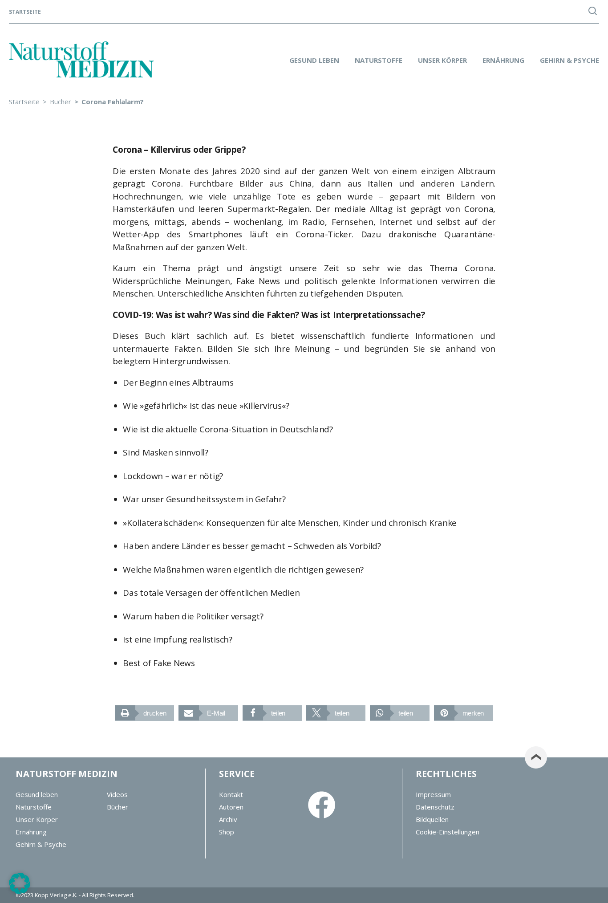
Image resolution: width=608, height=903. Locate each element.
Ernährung (503, 60)
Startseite (25, 12)
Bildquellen (432, 819)
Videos (117, 794)
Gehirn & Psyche (569, 60)
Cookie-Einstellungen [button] (447, 831)
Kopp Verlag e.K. (56, 895)
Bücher (117, 806)
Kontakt (231, 794)
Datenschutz (435, 806)
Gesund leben (314, 60)
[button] (144, 713)
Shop (226, 831)
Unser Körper (442, 60)
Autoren (231, 806)
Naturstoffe (378, 60)
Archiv (228, 819)
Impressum (433, 794)
